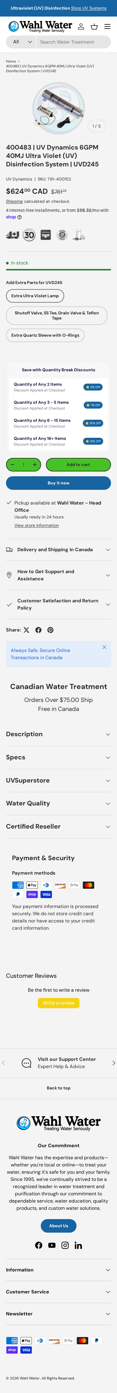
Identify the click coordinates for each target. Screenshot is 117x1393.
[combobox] (58, 42)
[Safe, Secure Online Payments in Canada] (45, 235)
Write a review (58, 1003)
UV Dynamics (19, 179)
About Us (58, 1225)
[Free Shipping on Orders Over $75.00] (13, 235)
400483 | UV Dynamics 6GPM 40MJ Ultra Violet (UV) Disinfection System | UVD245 (50, 68)
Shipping (14, 201)
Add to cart (78, 464)
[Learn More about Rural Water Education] (79, 235)
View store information (36, 525)
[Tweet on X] (26, 630)
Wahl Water (30, 1378)
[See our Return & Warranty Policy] (62, 235)
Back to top (58, 1088)
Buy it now (59, 483)
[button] (94, 26)
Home (11, 61)
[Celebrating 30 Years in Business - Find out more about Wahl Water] (29, 235)
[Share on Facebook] (38, 630)
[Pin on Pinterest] (50, 630)
